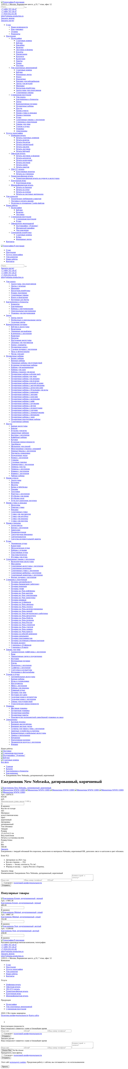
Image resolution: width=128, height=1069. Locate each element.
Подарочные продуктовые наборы (25, 419)
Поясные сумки (17, 507)
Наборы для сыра (18, 369)
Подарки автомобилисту (21, 582)
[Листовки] (6, 751)
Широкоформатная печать (22, 185)
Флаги (18, 77)
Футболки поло (17, 498)
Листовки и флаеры (24, 50)
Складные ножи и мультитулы (24, 697)
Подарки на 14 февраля (21, 602)
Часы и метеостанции (20, 351)
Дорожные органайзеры (21, 331)
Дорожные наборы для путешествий (26, 363)
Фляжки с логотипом (20, 471)
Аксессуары (16, 480)
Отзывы (14, 31)
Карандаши (16, 546)
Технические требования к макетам (26, 199)
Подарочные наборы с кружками (25, 403)
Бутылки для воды (19, 430)
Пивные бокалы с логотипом (23, 451)
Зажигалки (15, 530)
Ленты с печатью (18, 286)
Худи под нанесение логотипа (24, 500)
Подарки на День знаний (21, 611)
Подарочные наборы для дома (24, 376)
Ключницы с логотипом (21, 333)
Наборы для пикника (20, 688)
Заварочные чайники (20, 433)
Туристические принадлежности (25, 704)
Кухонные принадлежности (23, 442)
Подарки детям (17, 588)
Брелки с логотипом (19, 528)
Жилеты (14, 485)
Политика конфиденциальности (14, 1015)
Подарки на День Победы (22, 618)
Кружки (14, 439)
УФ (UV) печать (13, 989)
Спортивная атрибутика (21, 232)
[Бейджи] (5, 758)
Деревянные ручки (19, 543)
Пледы (14, 663)
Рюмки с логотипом (19, 458)
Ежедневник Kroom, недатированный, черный (21, 903)
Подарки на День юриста (21, 631)
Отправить (6, 885)
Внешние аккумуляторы (21, 724)
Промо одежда (22, 110)
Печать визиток (22, 140)
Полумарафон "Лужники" (27, 226)
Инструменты (17, 683)
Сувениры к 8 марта (19, 647)
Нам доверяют (17, 29)
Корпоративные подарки (26, 104)
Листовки (20, 214)
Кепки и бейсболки (19, 487)
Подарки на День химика (22, 629)
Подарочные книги (19, 347)
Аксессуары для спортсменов (28, 90)
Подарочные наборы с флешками (25, 415)
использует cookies (18, 1062)
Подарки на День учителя (22, 627)
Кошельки (15, 336)
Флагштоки (21, 79)
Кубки (18, 237)
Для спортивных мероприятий (24, 68)
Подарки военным (19, 586)
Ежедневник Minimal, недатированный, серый (21, 917)
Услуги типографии (14, 133)
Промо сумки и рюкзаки (26, 113)
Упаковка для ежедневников (23, 313)
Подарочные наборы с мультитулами (26, 408)
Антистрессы (16, 525)
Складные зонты (18, 322)
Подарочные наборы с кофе (22, 401)
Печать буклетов (23, 142)
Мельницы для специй (20, 446)
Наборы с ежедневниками (22, 309)
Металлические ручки (20, 548)
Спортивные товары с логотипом (30, 120)
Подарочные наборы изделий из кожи (27, 383)
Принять (5, 1067)
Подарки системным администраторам (27, 640)
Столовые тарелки (19, 462)
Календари (20, 59)
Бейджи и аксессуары (20, 327)
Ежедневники (17, 306)
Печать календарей (24, 160)
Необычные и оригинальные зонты (26, 320)
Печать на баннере (24, 187)
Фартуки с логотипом (20, 494)
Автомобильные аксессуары (23, 677)
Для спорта (21, 97)
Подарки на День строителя (23, 625)
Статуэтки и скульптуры (21, 670)
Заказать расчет (7, 20)
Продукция (11, 36)
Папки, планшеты (18, 345)
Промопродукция (18, 532)
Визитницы (16, 329)
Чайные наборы (17, 476)
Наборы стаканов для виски (23, 372)
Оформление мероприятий (22, 223)
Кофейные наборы (19, 437)
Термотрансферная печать (22, 176)
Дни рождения (22, 230)
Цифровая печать (18, 135)
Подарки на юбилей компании (24, 634)
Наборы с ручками (19, 550)
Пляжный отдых (18, 690)
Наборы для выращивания (22, 367)
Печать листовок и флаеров (28, 156)
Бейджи (19, 43)
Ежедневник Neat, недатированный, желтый (20, 931)
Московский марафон (25, 228)
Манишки (20, 86)
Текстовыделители (19, 555)
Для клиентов (12, 196)
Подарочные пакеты (19, 715)
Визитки (19, 47)
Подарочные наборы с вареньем (24, 392)
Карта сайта (34, 1015)
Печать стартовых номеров (27, 138)
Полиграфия (16, 38)
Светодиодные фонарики (22, 534)
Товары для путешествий (21, 701)
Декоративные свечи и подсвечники (26, 656)
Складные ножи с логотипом (23, 699)
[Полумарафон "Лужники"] (13, 755)
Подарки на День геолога (22, 607)
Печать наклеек (22, 147)
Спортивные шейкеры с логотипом (26, 573)
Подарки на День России (21, 622)
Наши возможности (19, 27)
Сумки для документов (21, 514)
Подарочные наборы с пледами (24, 410)
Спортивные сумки (19, 512)
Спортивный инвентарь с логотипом (27, 575)
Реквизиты (15, 34)
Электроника (21, 131)
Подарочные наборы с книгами (24, 397)
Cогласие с (23, 883)
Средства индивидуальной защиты (26, 539)
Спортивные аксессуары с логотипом (27, 566)
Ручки (18, 117)
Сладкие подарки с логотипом (24, 349)
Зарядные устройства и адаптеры (25, 731)
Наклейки (20, 45)
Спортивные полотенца (21, 568)
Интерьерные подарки (20, 661)
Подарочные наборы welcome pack (25, 374)
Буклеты (19, 52)
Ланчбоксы (16, 444)
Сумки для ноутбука (19, 516)
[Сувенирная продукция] (12, 753)
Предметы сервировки (20, 453)
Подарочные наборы (25, 106)
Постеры (20, 65)
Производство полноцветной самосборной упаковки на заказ (37, 717)
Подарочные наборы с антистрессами (27, 388)
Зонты (18, 101)
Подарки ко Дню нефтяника (23, 591)
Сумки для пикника (19, 519)
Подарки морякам (18, 600)
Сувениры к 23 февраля (21, 645)
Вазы (13, 654)
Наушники (15, 737)
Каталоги (20, 56)
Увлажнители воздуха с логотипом (26, 742)
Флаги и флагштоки (19, 297)
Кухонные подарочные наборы (24, 365)
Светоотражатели (18, 537)
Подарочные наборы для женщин (25, 379)
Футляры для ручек (19, 557)
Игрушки (15, 658)
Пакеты (19, 61)
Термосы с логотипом (20, 469)
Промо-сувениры (23, 115)
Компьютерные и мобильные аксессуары (28, 733)
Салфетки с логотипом (20, 668)
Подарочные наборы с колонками (25, 399)
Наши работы (12, 205)
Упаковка (20, 129)
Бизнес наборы (17, 358)
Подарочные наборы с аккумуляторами (27, 385)
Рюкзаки (14, 509)
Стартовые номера (24, 41)
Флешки (14, 744)
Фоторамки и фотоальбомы (22, 672)
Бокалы (14, 428)
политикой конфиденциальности (28, 883)
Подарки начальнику (20, 636)
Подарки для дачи (18, 692)
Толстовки (15, 491)
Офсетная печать (18, 153)
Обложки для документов (22, 342)
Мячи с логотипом (19, 686)
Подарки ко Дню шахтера (22, 593)
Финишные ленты (24, 74)
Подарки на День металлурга (23, 616)
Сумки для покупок (19, 521)
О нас (8, 25)
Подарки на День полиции (22, 620)
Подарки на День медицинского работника (29, 613)
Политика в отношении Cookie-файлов (27, 203)
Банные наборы (17, 679)
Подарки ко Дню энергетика (23, 598)
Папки (19, 63)
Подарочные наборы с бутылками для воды (29, 390)
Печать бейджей (23, 151)
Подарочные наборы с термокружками (27, 412)
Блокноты (15, 304)
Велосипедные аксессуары (22, 561)
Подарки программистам (21, 638)
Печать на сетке (23, 190)
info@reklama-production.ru (12, 16)
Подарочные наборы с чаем (22, 417)
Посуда (19, 108)
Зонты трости (17, 318)
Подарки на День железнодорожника (27, 609)
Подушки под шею (19, 695)
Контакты (10, 241)
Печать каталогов (23, 158)
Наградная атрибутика (25, 88)
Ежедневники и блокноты (27, 99)
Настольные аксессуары (21, 340)
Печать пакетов (22, 167)
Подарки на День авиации (22, 604)
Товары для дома (23, 124)
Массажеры (16, 564)
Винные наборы (18, 360)
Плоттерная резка (18, 180)
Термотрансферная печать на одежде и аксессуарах (38, 178)
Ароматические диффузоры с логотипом (28, 652)
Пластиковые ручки (19, 552)
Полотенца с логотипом (21, 665)
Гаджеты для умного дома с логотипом (27, 728)
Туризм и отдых (23, 126)
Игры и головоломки (20, 681)
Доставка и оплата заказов (22, 201)
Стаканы (14, 460)
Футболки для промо (20, 496)
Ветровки (15, 482)
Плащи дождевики (19, 293)
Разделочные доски (19, 455)
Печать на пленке (23, 192)
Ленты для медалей (24, 83)
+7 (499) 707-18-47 (9, 9)
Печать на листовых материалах (30, 194)
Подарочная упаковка (20, 710)
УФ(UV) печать (17, 169)
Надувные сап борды (20, 300)
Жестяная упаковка (19, 708)
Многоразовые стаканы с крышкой (26, 449)
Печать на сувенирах (25, 174)
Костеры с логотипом (20, 435)
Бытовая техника (18, 722)
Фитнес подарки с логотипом (23, 577)
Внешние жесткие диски (21, 726)
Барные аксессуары (19, 426)
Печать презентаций (24, 144)
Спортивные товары (25, 92)
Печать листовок (23, 149)
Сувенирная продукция (21, 95)
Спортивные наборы (20, 421)
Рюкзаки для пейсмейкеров (27, 81)
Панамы (14, 489)
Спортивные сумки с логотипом (25, 570)
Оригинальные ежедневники (23, 311)
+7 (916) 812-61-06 (9, 14)
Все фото (5, 762)
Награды (14, 338)
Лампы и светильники (20, 735)
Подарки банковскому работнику (25, 584)
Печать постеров (23, 162)
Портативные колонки (20, 740)
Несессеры (15, 505)
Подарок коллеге (18, 643)
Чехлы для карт (17, 354)
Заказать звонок (7, 18)
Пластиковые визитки (25, 171)
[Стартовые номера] (10, 760)
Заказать (4, 849)
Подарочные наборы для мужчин (25, 381)
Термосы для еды (18, 467)
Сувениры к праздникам (26, 122)
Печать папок (22, 165)
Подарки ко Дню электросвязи (24, 595)
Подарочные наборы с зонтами (24, 394)
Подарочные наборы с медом (23, 406)
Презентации (21, 54)
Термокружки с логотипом (22, 464)
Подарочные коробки (20, 713)
